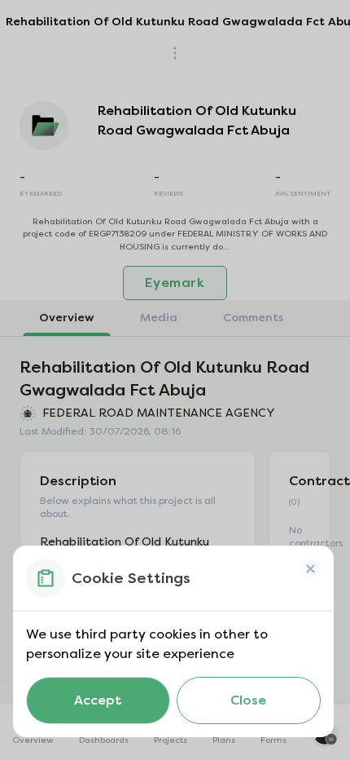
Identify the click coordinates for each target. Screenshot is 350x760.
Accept (97, 700)
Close (248, 700)
